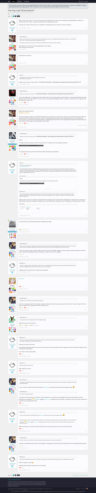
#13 (86, 309)
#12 (86, 288)
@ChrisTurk (21, 278)
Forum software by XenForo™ (18, 488)
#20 (86, 470)
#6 (86, 126)
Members (19, 1)
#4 (86, 84)
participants (18, 13)
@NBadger (37, 399)
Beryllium (78, 488)
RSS (87, 488)
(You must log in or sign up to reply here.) (80, 475)
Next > (18, 16)
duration (12, 13)
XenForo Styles (39, 488)
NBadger (20, 288)
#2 (86, 49)
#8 (86, 215)
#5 (86, 104)
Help (82, 488)
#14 (86, 327)
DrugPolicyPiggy (25, 12)
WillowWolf (12, 250)
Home (9, 1)
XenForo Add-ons (32, 488)
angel (12, 43)
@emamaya (46, 387)
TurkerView (26, 1)
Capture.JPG (28, 207)
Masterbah (12, 97)
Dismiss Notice (86, 5)
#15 (86, 356)
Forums (13, 1)
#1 (86, 27)
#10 (86, 256)
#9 (86, 231)
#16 (86, 373)
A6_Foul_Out (12, 140)
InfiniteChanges (12, 228)
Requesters (15, 12)
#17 (86, 405)
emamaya (12, 324)
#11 (86, 271)
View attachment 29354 (24, 166)
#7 (86, 156)
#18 (86, 431)
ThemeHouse (25, 490)
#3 (86, 63)
